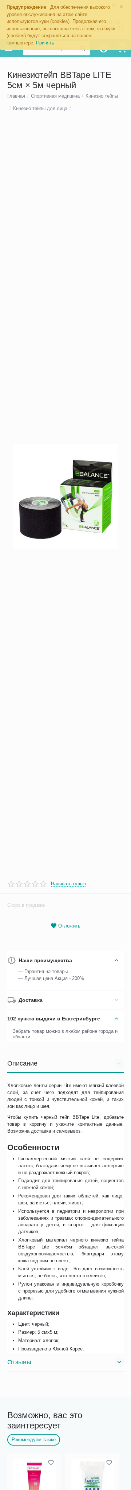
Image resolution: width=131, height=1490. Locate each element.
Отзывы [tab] (19, 1362)
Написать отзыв (68, 883)
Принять (45, 43)
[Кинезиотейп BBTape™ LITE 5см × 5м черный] (65, 496)
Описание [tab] (22, 1063)
